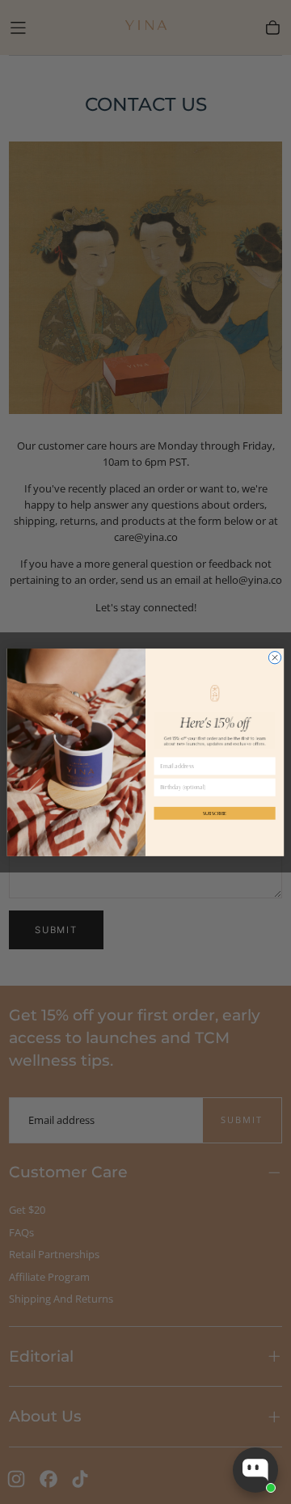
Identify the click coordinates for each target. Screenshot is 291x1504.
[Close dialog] (274, 657)
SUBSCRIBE (214, 812)
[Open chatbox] (255, 1470)
